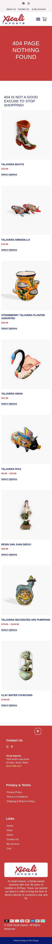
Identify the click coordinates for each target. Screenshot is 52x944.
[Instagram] (28, 3)
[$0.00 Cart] (44, 19)
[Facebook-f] (12, 746)
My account (13, 844)
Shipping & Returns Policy (21, 801)
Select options (9, 174)
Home (10, 825)
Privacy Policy (14, 792)
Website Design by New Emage (26, 940)
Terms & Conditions (17, 796)
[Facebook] (23, 3)
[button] (38, 19)
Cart (9, 848)
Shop (9, 830)
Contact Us (13, 839)
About (10, 834)
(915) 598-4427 (14, 766)
